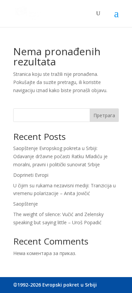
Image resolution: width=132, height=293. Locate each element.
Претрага (104, 115)
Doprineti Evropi (30, 175)
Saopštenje (25, 204)
